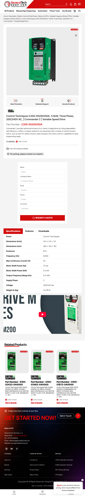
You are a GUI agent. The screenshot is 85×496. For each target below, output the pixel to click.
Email (22, 186)
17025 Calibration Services (64, 460)
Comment (23, 204)
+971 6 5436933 (48, 486)
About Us (7, 460)
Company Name (25, 176)
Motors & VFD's (43, 16)
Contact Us (33, 460)
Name (22, 167)
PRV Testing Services (62, 470)
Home (6, 16)
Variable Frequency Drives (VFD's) (61, 16)
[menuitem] (26, 10)
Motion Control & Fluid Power (27, 16)
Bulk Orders (8, 475)
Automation (12, 16)
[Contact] (79, 4)
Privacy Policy (34, 470)
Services (7, 470)
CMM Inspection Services (63, 465)
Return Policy (34, 475)
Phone (22, 195)
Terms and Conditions (37, 465)
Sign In (59, 485)
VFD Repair (59, 475)
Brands (6, 465)
